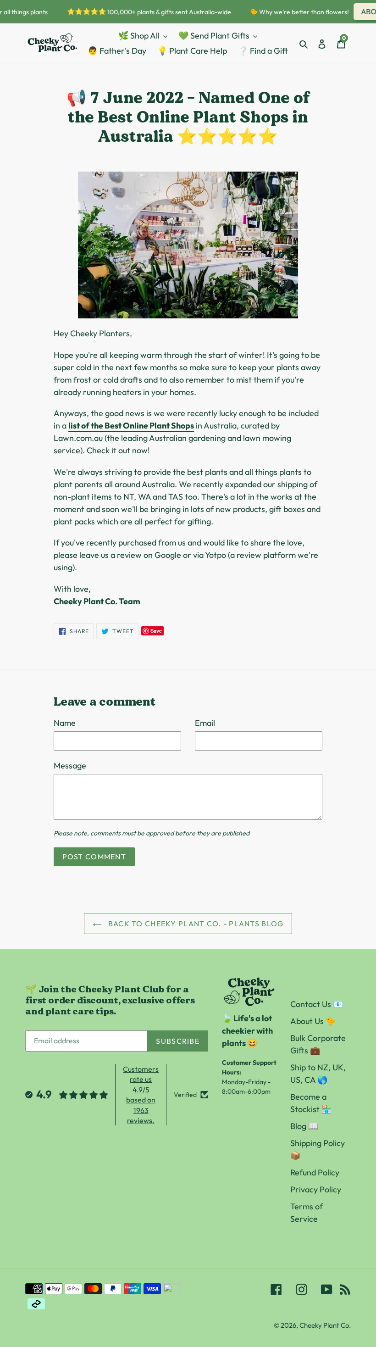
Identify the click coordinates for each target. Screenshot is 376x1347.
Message (70, 765)
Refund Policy (314, 1172)
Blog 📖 (304, 1126)
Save (156, 630)
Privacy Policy (315, 1189)
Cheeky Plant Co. (325, 1325)
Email (205, 723)
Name (65, 723)
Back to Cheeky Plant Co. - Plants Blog (195, 923)
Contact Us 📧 (316, 1004)
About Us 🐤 (313, 1021)
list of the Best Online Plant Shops (131, 425)
